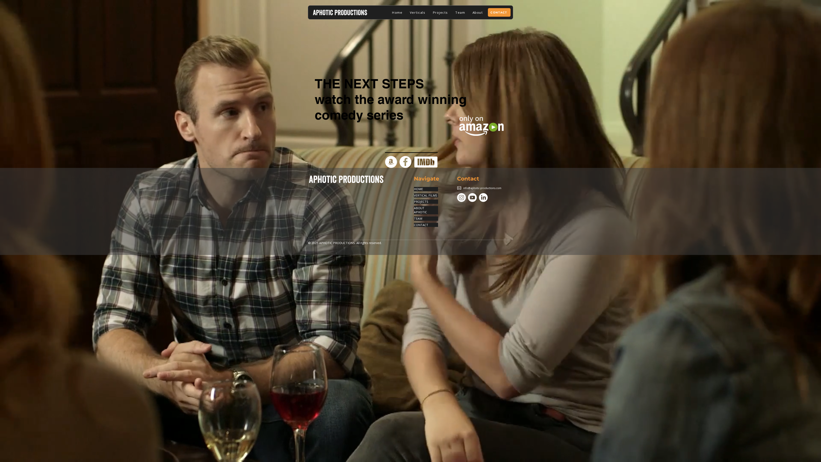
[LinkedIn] (483, 197)
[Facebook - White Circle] (405, 162)
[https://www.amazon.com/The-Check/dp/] (391, 162)
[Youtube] (472, 197)
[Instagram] (461, 197)
